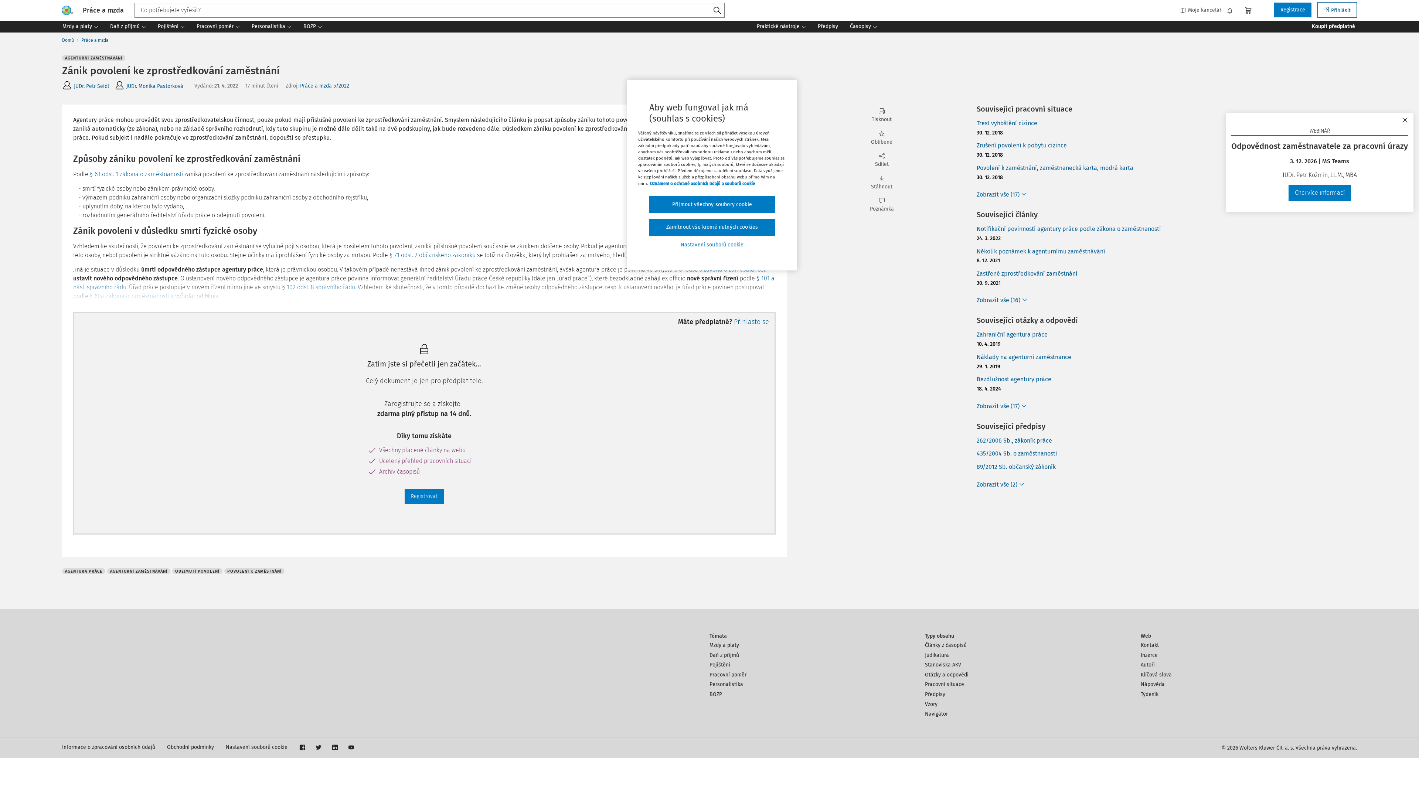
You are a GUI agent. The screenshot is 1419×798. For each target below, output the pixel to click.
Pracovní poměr (728, 675)
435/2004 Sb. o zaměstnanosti (1017, 453)
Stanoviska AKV (943, 665)
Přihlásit (1341, 10)
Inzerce (1149, 655)
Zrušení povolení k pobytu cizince (1022, 145)
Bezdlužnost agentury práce (1014, 379)
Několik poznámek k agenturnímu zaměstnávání (1041, 251)
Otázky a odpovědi (947, 675)
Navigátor (936, 714)
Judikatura (937, 655)
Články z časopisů (946, 645)
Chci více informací (1320, 192)
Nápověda (1153, 684)
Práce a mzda (95, 40)
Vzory (931, 704)
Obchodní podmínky (190, 747)
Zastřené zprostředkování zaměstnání (1027, 273)
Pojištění (720, 665)
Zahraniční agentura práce (1012, 334)
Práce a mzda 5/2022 (324, 86)
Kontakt (1150, 645)
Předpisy (935, 694)
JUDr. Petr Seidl (91, 86)
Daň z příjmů (724, 655)
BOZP (716, 694)
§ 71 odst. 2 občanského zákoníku (432, 255)
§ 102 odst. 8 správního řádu (318, 287)
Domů (68, 40)
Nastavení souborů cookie (256, 747)
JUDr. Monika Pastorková (154, 86)
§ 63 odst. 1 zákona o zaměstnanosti (136, 174)
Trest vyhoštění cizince (1007, 123)
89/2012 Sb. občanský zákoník (1016, 466)
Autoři (1148, 665)
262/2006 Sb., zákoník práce (1014, 440)
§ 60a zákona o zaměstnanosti (129, 296)
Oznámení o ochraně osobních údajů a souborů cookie (702, 183)
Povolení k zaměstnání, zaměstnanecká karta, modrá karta (1055, 167)
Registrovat (424, 496)
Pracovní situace (944, 684)
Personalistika (726, 684)
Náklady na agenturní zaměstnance (1024, 357)
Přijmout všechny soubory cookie (712, 204)
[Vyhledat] (717, 10)
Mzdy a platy (724, 645)
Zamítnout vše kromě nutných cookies (712, 227)
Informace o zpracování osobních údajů (108, 747)
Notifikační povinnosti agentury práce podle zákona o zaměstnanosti (1069, 228)
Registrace (1292, 10)
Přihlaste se (751, 322)
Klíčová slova (1156, 675)
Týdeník (1149, 694)
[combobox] (430, 10)
